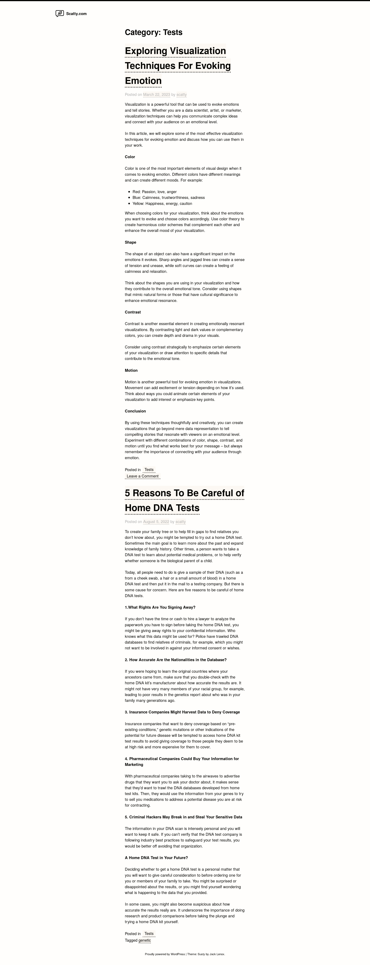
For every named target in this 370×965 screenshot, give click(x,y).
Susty (201, 954)
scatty (182, 94)
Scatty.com (76, 13)
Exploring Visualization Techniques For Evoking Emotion (178, 65)
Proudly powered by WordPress (165, 954)
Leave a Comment (144, 476)
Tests (149, 469)
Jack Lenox (217, 954)
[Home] (59, 16)
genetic (145, 940)
